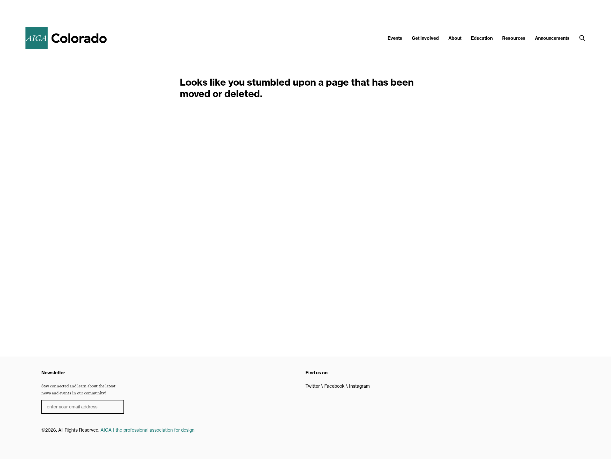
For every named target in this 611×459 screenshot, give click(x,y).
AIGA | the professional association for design (147, 430)
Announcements (552, 38)
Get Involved (425, 38)
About (454, 38)
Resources (513, 38)
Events (395, 38)
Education (482, 38)
